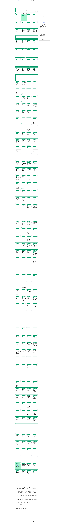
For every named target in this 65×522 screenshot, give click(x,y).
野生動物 (29, 507)
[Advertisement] (32, 3)
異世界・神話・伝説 (43, 26)
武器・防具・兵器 (34, 496)
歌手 (25, 508)
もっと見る (23, 94)
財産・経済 (31, 488)
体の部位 (23, 499)
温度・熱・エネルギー (21, 502)
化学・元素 (18, 498)
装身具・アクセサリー (23, 496)
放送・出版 (27, 491)
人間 (25, 488)
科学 (29, 502)
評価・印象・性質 (28, 496)
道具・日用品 (26, 499)
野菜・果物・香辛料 (22, 492)
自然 (34, 488)
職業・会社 (32, 498)
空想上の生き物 (23, 491)
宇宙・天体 (30, 499)
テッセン (30, 505)
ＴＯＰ (29, 520)
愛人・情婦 (21, 507)
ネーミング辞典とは (42, 39)
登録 (18, 0)
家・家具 (33, 491)
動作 (17, 488)
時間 (30, 492)
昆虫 (22, 498)
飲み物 (30, 491)
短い (26, 507)
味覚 (20, 498)
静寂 (19, 507)
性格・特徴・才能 (43, 35)
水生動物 (19, 505)
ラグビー (36, 507)
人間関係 (33, 495)
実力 (17, 507)
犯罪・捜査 (29, 495)
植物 (20, 499)
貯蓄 (16, 505)
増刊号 (25, 505)
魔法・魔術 (26, 495)
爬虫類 (35, 492)
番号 (24, 507)
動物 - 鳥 (28, 488)
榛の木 (37, 505)
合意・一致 (22, 505)
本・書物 (32, 492)
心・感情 (21, 495)
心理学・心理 (32, 507)
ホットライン (34, 505)
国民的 (27, 505)
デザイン (27, 508)
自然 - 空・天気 (26, 502)
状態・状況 (29, 498)
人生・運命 (23, 488)
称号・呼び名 (27, 492)
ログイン (45, 22)
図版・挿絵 (17, 508)
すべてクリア (44, 20)
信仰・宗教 (25, 498)
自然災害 (20, 488)
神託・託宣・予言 (21, 508)
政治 (23, 495)
